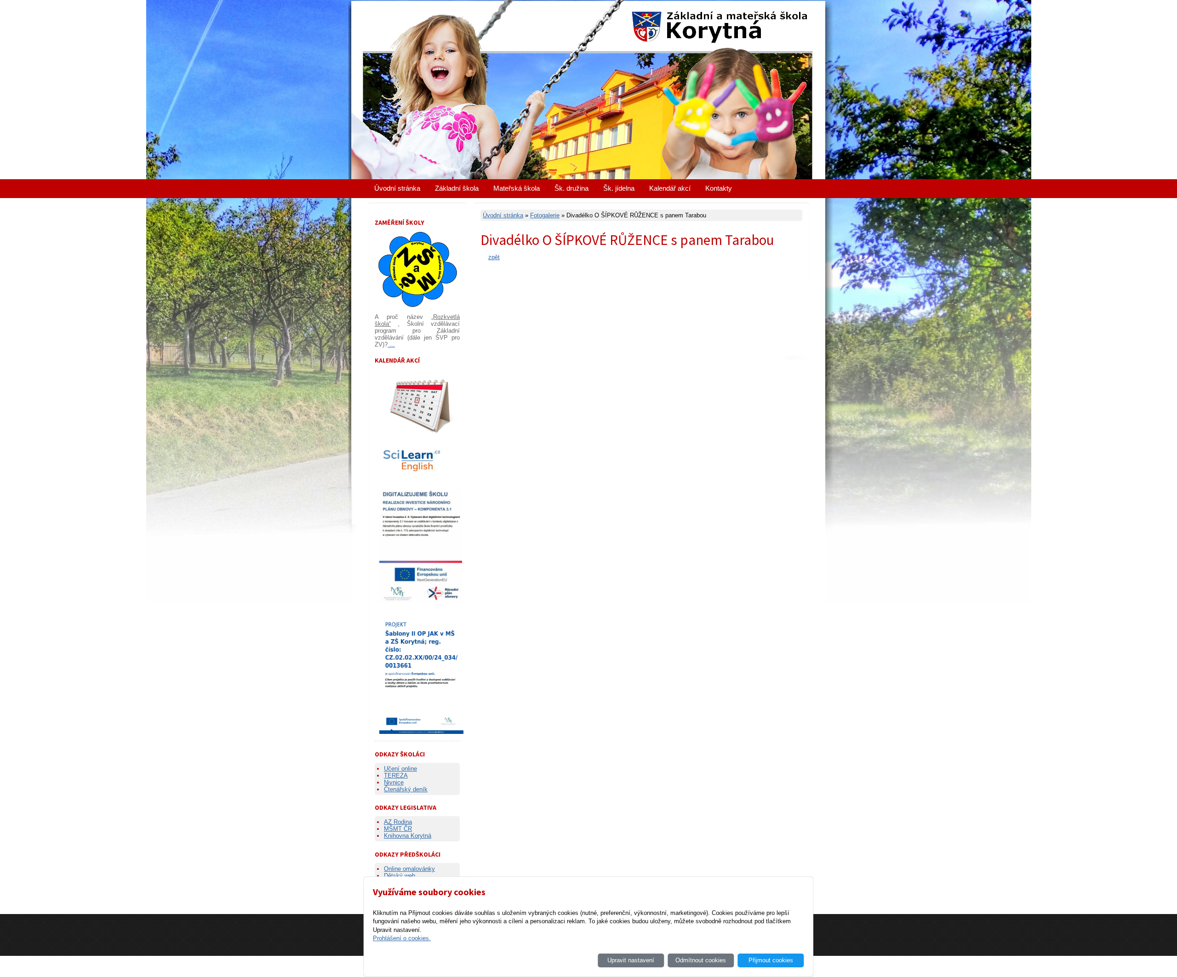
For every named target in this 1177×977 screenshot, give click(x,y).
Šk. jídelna (618, 188)
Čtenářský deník (406, 789)
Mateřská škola (516, 188)
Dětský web (399, 875)
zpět (494, 257)
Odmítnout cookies (700, 960)
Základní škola (457, 188)
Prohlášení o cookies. (402, 938)
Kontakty (718, 188)
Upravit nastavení (630, 960)
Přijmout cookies (770, 960)
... (391, 344)
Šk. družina (571, 188)
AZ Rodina (398, 821)
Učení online (400, 768)
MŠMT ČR (398, 828)
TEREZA (396, 775)
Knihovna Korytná (407, 835)
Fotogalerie (545, 215)
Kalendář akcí (670, 188)
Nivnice (394, 782)
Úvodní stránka (397, 188)
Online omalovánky (409, 868)
